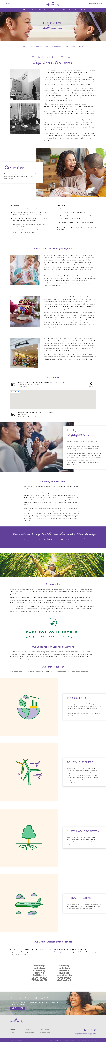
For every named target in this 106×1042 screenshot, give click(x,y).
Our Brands (32, 10)
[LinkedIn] (11, 3)
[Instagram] (9, 3)
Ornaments (47, 10)
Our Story (24, 46)
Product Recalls (80, 1040)
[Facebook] (3, 3)
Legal (60, 1040)
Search (98, 3)
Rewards (92, 3)
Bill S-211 (87, 1040)
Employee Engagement (56, 46)
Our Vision (31, 46)
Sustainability (81, 46)
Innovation (39, 46)
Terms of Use (66, 1040)
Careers (12, 1032)
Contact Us (28, 1029)
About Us (12, 1029)
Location (46, 46)
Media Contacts (44, 1029)
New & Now (23, 10)
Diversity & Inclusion (70, 46)
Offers (64, 10)
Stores (71, 10)
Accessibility (73, 1040)
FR (102, 3)
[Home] (53, 4)
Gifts (40, 10)
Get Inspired (56, 10)
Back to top (93, 1040)
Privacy (56, 1040)
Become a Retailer (80, 10)
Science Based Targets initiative (58, 952)
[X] (6, 3)
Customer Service (29, 1032)
